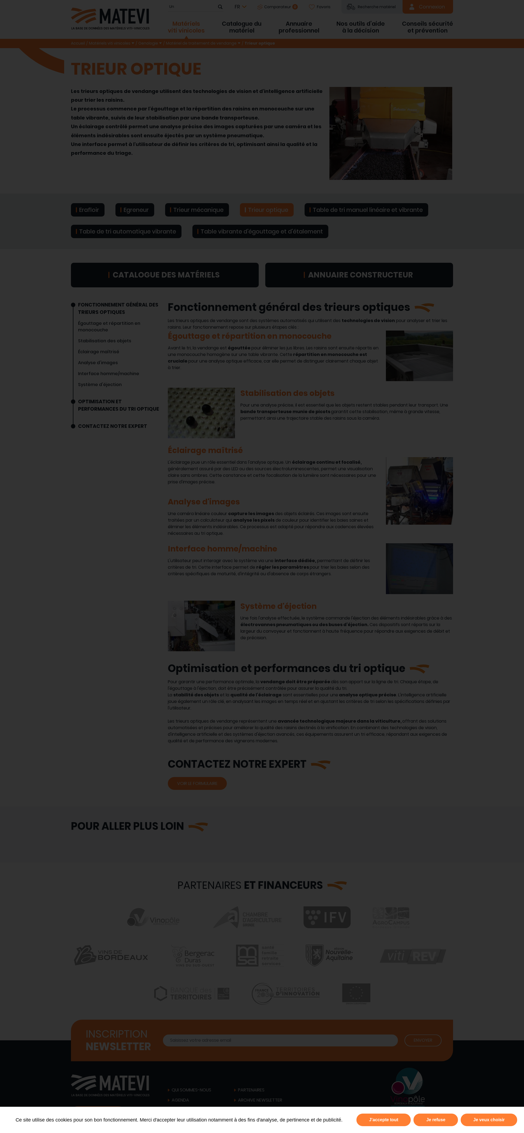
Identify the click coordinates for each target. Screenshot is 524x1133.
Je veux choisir (489, 1119)
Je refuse (435, 1119)
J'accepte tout (383, 1119)
